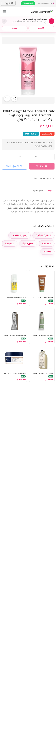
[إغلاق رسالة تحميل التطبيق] (4, 21)
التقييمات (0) (38, 190)
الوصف (49, 190)
